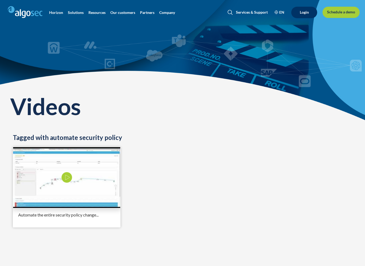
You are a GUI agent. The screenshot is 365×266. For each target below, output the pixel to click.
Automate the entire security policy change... (58, 214)
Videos (45, 106)
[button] (56, 12)
